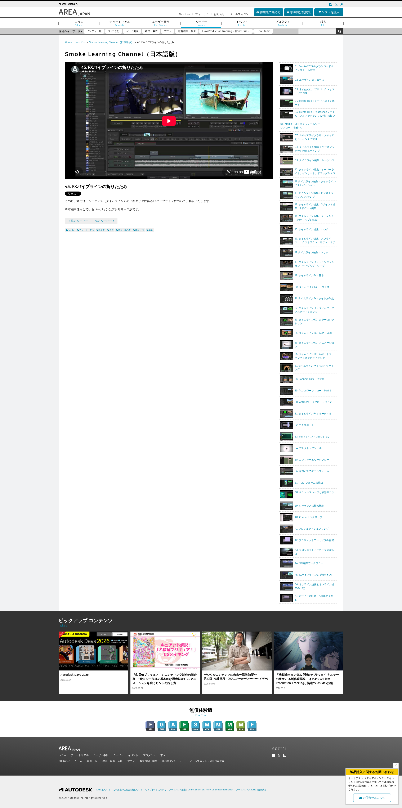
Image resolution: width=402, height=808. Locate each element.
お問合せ (219, 14)
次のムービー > (104, 221)
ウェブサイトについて (155, 789)
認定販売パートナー (173, 761)
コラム (62, 755)
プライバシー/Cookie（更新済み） (252, 789)
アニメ (131, 761)
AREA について (103, 789)
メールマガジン (239, 14)
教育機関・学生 (148, 761)
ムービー (81, 42)
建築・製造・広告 (112, 761)
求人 (162, 755)
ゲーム (78, 761)
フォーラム (202, 14)
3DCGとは (64, 761)
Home (68, 42)
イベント (133, 755)
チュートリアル (80, 755)
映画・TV (92, 761)
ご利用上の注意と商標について (128, 789)
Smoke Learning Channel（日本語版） (111, 42)
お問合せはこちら (374, 798)
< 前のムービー (78, 221)
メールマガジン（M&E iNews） (207, 761)
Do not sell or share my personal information (210, 789)
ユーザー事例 (100, 755)
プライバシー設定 (177, 789)
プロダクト (149, 755)
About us (184, 14)
